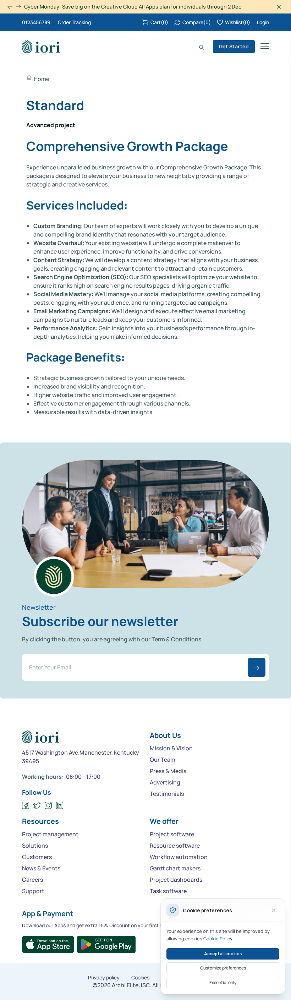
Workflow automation (179, 857)
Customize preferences (223, 968)
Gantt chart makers (175, 868)
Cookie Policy (217, 938)
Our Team (162, 759)
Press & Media (168, 771)
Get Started (234, 46)
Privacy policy (104, 977)
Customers (37, 857)
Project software (172, 834)
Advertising (165, 782)
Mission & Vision (171, 748)
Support (33, 891)
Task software (168, 891)
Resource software (175, 845)
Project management (50, 834)
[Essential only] (273, 910)
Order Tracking (74, 22)
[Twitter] (37, 805)
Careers (32, 880)
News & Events (41, 868)
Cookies (140, 977)
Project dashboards (176, 880)
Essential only (222, 982)
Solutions (35, 845)
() (159, 22)
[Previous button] (18, 7)
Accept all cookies (223, 954)
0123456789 (36, 22)
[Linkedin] (60, 805)
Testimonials (167, 794)
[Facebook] (25, 805)
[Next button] (10, 7)
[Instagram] (48, 805)
